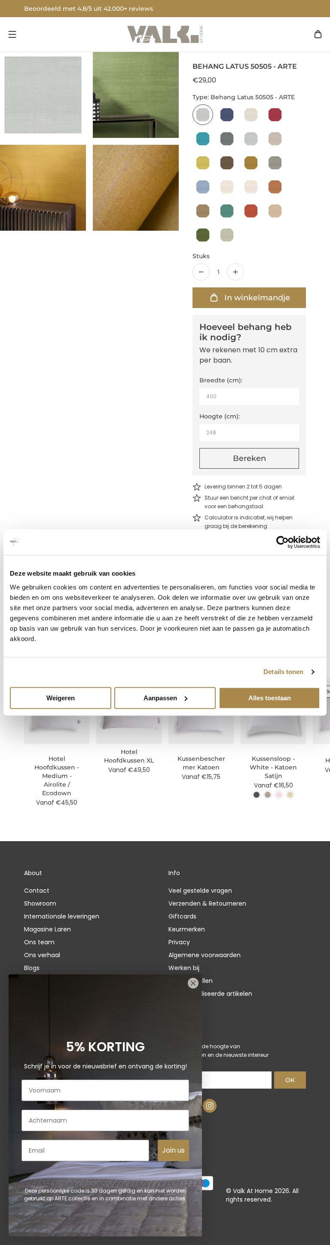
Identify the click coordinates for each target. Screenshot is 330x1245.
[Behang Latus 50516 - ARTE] (227, 211)
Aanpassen (160, 698)
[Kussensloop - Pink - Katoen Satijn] (279, 795)
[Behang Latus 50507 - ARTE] (202, 163)
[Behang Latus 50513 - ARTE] (251, 187)
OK (290, 1080)
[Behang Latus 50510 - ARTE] (275, 163)
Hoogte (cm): (219, 416)
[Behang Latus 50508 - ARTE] (227, 163)
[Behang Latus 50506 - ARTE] (275, 138)
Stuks (201, 256)
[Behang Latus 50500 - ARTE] (227, 114)
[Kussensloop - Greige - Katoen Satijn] (268, 795)
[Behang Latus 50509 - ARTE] (251, 163)
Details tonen (283, 671)
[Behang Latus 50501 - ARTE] (251, 114)
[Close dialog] (193, 983)
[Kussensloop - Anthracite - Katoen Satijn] (257, 795)
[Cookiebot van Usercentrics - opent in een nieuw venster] (282, 542)
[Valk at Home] (165, 34)
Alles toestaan (269, 698)
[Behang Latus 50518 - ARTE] (275, 211)
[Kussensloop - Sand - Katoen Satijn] (290, 795)
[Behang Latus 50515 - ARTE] (202, 211)
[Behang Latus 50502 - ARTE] (275, 114)
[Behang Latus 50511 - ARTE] (202, 187)
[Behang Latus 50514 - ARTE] (275, 187)
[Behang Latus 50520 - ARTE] (227, 235)
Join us (173, 1150)
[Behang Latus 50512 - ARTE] (227, 187)
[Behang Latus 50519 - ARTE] (202, 235)
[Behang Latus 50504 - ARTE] (227, 138)
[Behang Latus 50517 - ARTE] (251, 211)
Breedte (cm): (220, 380)
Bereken (249, 458)
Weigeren (60, 698)
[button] (12, 34)
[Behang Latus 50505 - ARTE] (202, 114)
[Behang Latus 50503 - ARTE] (202, 138)
